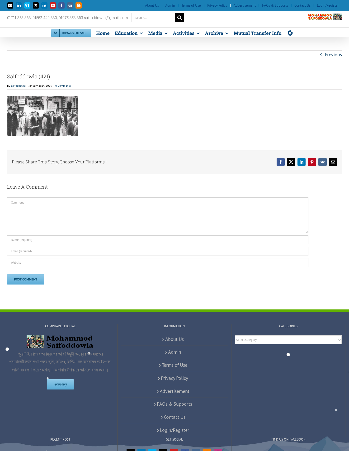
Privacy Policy (174, 378)
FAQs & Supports (174, 404)
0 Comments (63, 85)
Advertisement (174, 391)
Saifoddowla (18, 85)
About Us (174, 339)
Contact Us (174, 417)
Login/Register (174, 430)
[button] (290, 32)
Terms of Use (174, 365)
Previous (333, 55)
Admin (174, 352)
